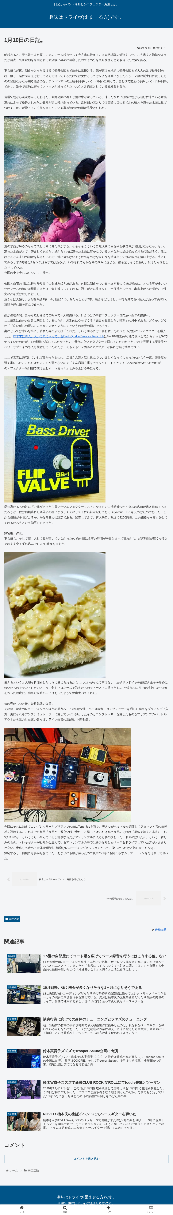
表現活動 (14, 918)
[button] (160, 681)
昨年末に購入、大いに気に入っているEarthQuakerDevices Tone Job (58, 336)
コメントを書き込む (86, 1158)
